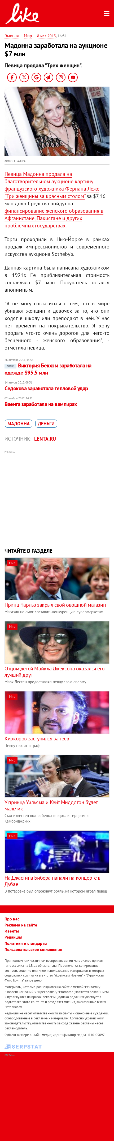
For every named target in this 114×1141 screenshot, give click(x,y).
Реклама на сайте (21, 925)
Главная (12, 35)
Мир (28, 35)
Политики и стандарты (26, 943)
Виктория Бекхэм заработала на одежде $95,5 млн (48, 369)
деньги (46, 424)
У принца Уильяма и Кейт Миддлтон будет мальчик (51, 805)
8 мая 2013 (46, 35)
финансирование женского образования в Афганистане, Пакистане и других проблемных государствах (54, 218)
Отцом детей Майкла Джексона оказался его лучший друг (54, 671)
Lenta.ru (45, 439)
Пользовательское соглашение (33, 949)
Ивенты (12, 931)
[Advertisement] (57, 498)
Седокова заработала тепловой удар (46, 388)
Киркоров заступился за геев (37, 738)
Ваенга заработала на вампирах (41, 404)
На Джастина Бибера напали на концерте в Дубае (52, 881)
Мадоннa (18, 424)
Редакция (13, 937)
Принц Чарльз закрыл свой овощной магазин (55, 604)
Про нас (12, 918)
